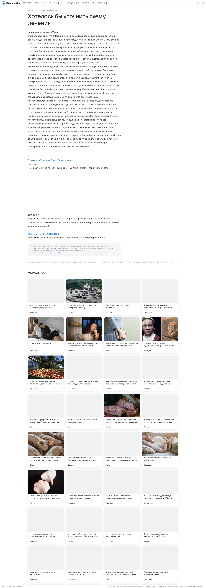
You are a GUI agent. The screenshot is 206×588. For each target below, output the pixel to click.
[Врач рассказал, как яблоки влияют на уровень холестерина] (46, 373)
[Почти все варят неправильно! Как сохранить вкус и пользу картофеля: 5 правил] (84, 488)
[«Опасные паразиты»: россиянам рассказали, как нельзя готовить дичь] (122, 411)
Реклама (20, 586)
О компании (11, 586)
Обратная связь (149, 586)
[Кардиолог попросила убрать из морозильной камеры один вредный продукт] (84, 335)
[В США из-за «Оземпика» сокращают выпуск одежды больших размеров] (122, 488)
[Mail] (3, 3)
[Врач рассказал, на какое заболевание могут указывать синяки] (160, 297)
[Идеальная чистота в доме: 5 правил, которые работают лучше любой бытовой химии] (122, 564)
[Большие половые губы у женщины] (122, 297)
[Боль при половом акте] (46, 335)
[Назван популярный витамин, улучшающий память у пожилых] (46, 411)
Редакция (111, 586)
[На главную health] (13, 3)
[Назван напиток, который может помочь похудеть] (84, 411)
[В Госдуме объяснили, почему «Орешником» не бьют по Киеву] (84, 526)
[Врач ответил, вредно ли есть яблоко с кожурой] (84, 564)
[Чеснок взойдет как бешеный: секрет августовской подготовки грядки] (46, 488)
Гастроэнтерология (49, 10)
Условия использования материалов (129, 586)
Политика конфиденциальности (191, 586)
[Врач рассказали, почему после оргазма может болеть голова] (160, 411)
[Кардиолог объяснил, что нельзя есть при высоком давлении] (160, 373)
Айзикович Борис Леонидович (55, 160)
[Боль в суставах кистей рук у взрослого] (46, 564)
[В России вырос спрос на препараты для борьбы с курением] (160, 526)
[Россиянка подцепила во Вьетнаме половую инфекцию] (84, 449)
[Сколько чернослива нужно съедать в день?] (160, 564)
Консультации (33, 10)
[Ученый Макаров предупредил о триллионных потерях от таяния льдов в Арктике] (122, 373)
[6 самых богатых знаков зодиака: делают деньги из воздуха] (84, 373)
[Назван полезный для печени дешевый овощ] (122, 526)
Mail (3, 586)
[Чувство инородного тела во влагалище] (160, 449)
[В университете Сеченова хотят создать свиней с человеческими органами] (46, 449)
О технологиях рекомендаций (167, 586)
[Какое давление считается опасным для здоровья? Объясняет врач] (46, 297)
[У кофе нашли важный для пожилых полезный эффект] (46, 526)
